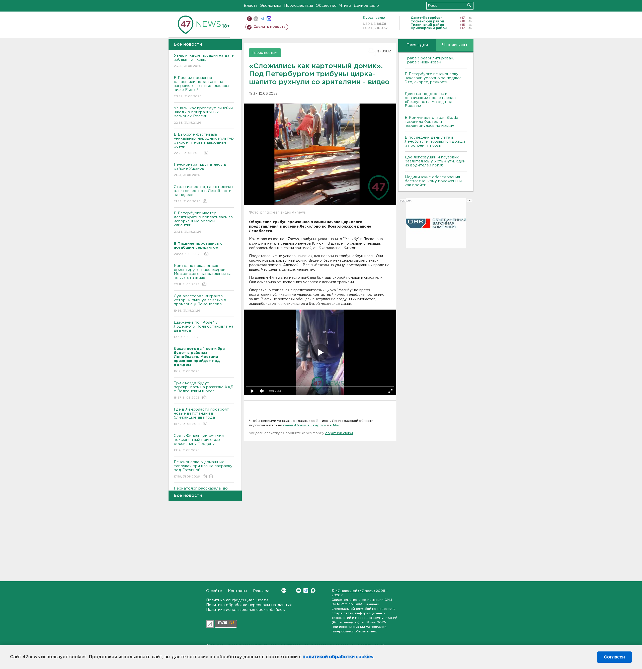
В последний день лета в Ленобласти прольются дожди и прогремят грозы (435, 141)
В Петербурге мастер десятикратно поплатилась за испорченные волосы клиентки (203, 222)
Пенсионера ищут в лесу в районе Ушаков (200, 169)
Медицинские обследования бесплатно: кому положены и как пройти (433, 181)
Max (313, 590)
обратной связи (339, 433)
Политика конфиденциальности (237, 600)
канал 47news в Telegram (304, 425)
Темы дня (417, 45)
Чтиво (345, 5)
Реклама (261, 591)
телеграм (262, 18)
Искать (469, 5)
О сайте (214, 591)
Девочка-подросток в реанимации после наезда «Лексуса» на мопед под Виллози (430, 100)
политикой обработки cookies (338, 657)
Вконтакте (298, 590)
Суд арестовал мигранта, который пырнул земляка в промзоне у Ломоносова (200, 303)
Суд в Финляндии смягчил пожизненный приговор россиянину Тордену (199, 443)
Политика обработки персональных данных (249, 605)
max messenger (269, 18)
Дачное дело (366, 5)
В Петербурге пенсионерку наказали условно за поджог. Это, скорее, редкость (433, 78)
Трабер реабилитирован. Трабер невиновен (429, 60)
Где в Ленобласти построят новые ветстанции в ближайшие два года (201, 416)
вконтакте (256, 18)
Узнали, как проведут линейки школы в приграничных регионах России (203, 115)
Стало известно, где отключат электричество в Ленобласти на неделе (203, 194)
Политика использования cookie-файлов (245, 609)
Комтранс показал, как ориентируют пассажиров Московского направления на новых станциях (202, 275)
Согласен (614, 656)
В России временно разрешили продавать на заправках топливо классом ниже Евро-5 (201, 87)
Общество (326, 5)
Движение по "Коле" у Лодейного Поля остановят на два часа (203, 329)
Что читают (455, 45)
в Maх (335, 425)
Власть (251, 5)
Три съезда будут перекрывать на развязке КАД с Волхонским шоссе (203, 390)
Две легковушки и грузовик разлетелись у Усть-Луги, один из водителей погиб (435, 161)
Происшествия (298, 5)
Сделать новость (269, 26)
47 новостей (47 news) (355, 591)
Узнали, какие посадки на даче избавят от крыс (204, 60)
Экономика (270, 5)
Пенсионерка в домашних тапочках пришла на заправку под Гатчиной (203, 469)
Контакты (237, 591)
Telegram (305, 590)
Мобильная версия (249, 18)
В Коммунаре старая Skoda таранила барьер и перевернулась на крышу (431, 121)
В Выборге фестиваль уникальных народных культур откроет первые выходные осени (204, 143)
